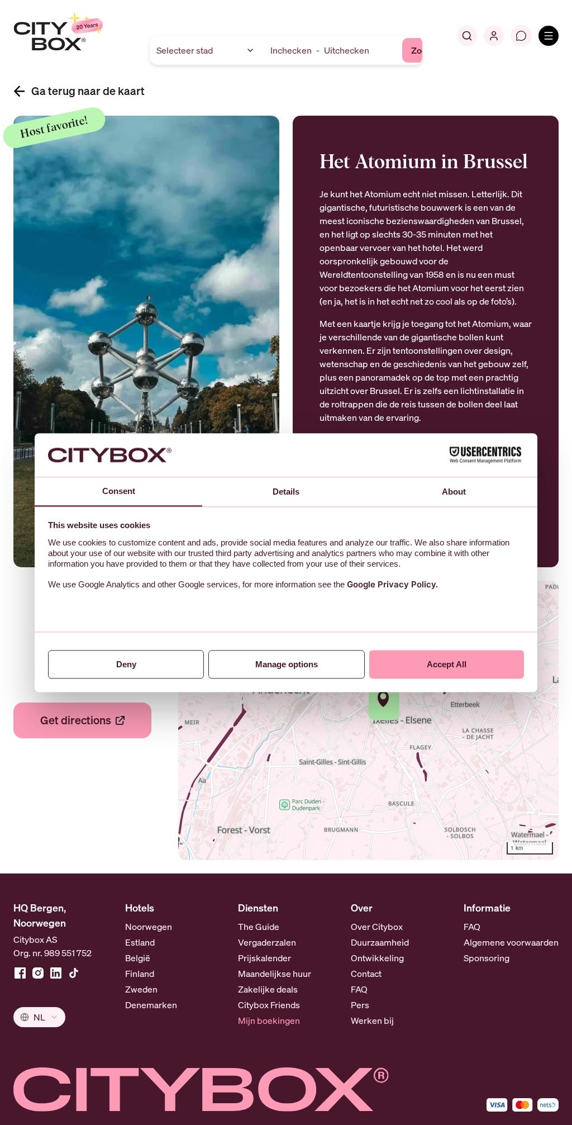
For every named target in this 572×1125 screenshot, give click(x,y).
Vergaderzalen (267, 942)
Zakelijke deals (268, 989)
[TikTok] (73, 973)
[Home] (81, 35)
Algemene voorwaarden (511, 942)
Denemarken (151, 1005)
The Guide (258, 926)
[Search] (467, 35)
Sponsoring (486, 958)
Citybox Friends (269, 1005)
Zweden (141, 989)
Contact (366, 973)
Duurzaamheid (380, 942)
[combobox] (39, 1017)
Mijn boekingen (269, 1020)
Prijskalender (264, 958)
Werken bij (372, 1020)
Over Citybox (377, 926)
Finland (139, 973)
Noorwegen (148, 926)
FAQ (359, 989)
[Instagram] (38, 973)
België (137, 958)
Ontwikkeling (377, 958)
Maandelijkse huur (274, 973)
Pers (360, 1005)
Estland (140, 942)
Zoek (421, 50)
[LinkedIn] (56, 973)
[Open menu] (548, 36)
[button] (384, 698)
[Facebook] (20, 973)
